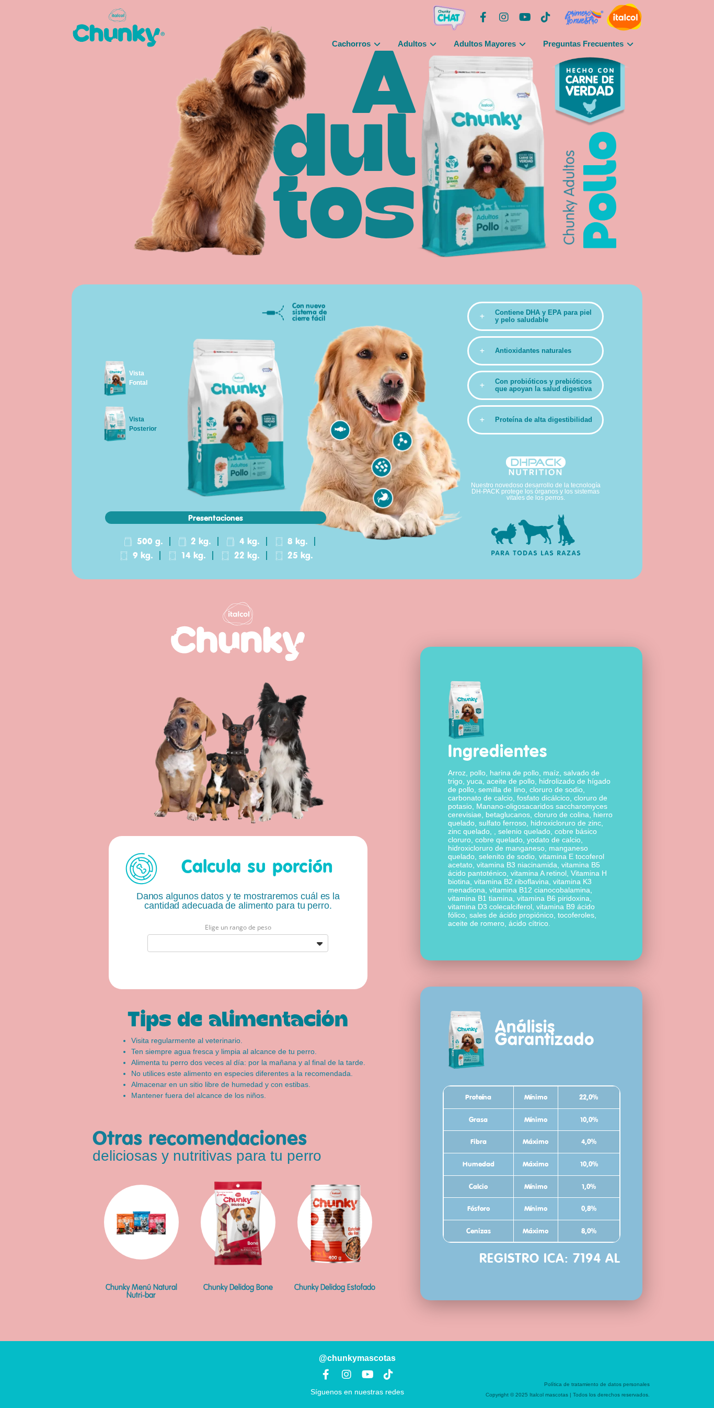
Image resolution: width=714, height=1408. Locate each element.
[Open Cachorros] (377, 44)
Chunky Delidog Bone (238, 1287)
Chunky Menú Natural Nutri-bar (141, 1291)
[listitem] (531, 777)
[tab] (117, 378)
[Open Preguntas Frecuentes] (630, 44)
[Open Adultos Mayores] (522, 44)
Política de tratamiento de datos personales (597, 1384)
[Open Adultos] (433, 44)
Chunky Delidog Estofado (334, 1287)
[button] (535, 316)
